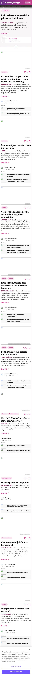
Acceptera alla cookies (16, 671)
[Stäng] (30, 649)
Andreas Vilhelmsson (11, 101)
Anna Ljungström (10, 167)
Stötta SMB (27, 3)
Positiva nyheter (13, 414)
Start (2, 7)
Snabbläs (4, 33)
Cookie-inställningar (16, 666)
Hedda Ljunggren (6, 438)
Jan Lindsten (13, 38)
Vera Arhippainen (10, 564)
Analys (4, 279)
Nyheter (4, 72)
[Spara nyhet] (29, 72)
